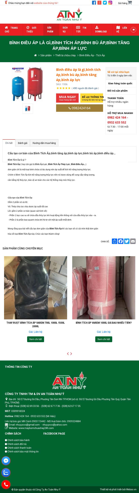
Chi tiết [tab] (9, 143)
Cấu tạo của (20, 198)
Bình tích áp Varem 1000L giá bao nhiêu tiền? (104, 322)
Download (101, 31)
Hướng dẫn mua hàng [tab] (44, 143)
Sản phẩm (50, 29)
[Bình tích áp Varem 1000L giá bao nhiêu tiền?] (103, 287)
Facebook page (54, 433)
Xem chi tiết (35, 339)
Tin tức (81, 30)
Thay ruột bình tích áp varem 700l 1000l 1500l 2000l (35, 324)
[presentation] (68, 353)
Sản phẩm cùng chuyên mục (23, 248)
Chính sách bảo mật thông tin (23, 451)
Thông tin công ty (18, 366)
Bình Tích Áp (14, 160)
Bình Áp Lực (41, 164)
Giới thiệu (31, 30)
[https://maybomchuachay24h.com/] (35, 55)
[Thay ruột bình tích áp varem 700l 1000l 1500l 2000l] (35, 287)
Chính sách (13, 433)
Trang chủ (11, 30)
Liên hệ (121, 30)
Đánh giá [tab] (22, 143)
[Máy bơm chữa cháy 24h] (69, 14)
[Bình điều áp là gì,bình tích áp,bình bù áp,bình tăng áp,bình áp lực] (28, 109)
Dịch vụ (65, 29)
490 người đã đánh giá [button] (85, 88)
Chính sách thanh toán (19, 447)
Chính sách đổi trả (16, 444)
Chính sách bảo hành (18, 440)
